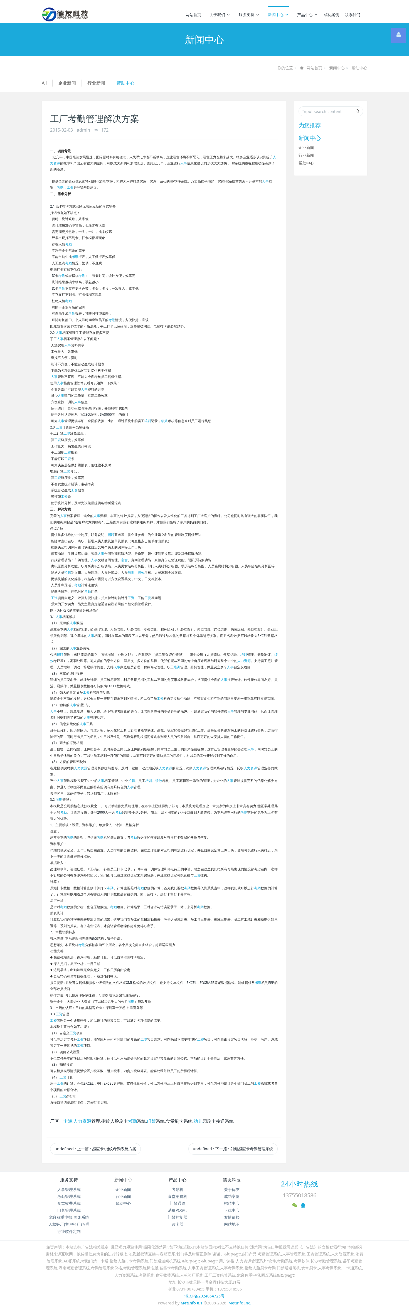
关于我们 (217, 14)
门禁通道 (177, 1203)
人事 (183, 163)
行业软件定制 (69, 1231)
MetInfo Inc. (239, 1303)
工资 (70, 187)
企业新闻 (67, 83)
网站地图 (232, 1224)
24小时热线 (299, 1184)
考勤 (60, 187)
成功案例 (331, 14)
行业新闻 (96, 83)
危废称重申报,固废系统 (69, 1217)
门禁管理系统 (69, 1210)
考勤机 (177, 1189)
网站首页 (193, 14)
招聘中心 (232, 1203)
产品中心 (305, 14)
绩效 (164, 420)
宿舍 (124, 560)
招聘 (111, 534)
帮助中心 (359, 67)
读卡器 (177, 1224)
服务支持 (246, 14)
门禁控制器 (177, 1217)
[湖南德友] (65, 14)
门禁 (151, 1121)
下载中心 (232, 1210)
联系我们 (352, 14)
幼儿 (198, 1121)
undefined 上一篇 (95, 1148)
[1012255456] (398, 35)
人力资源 (244, 660)
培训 (147, 420)
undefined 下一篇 (233, 1148)
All (44, 83)
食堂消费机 (177, 1196)
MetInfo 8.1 (192, 1303)
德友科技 (232, 1180)
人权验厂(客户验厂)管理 (69, 1224)
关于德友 (232, 1189)
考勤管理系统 (69, 1196)
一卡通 (65, 1121)
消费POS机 (177, 1210)
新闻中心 (276, 14)
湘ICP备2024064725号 (204, 1296)
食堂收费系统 (69, 1203)
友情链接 (232, 1217)
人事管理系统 (69, 1189)
